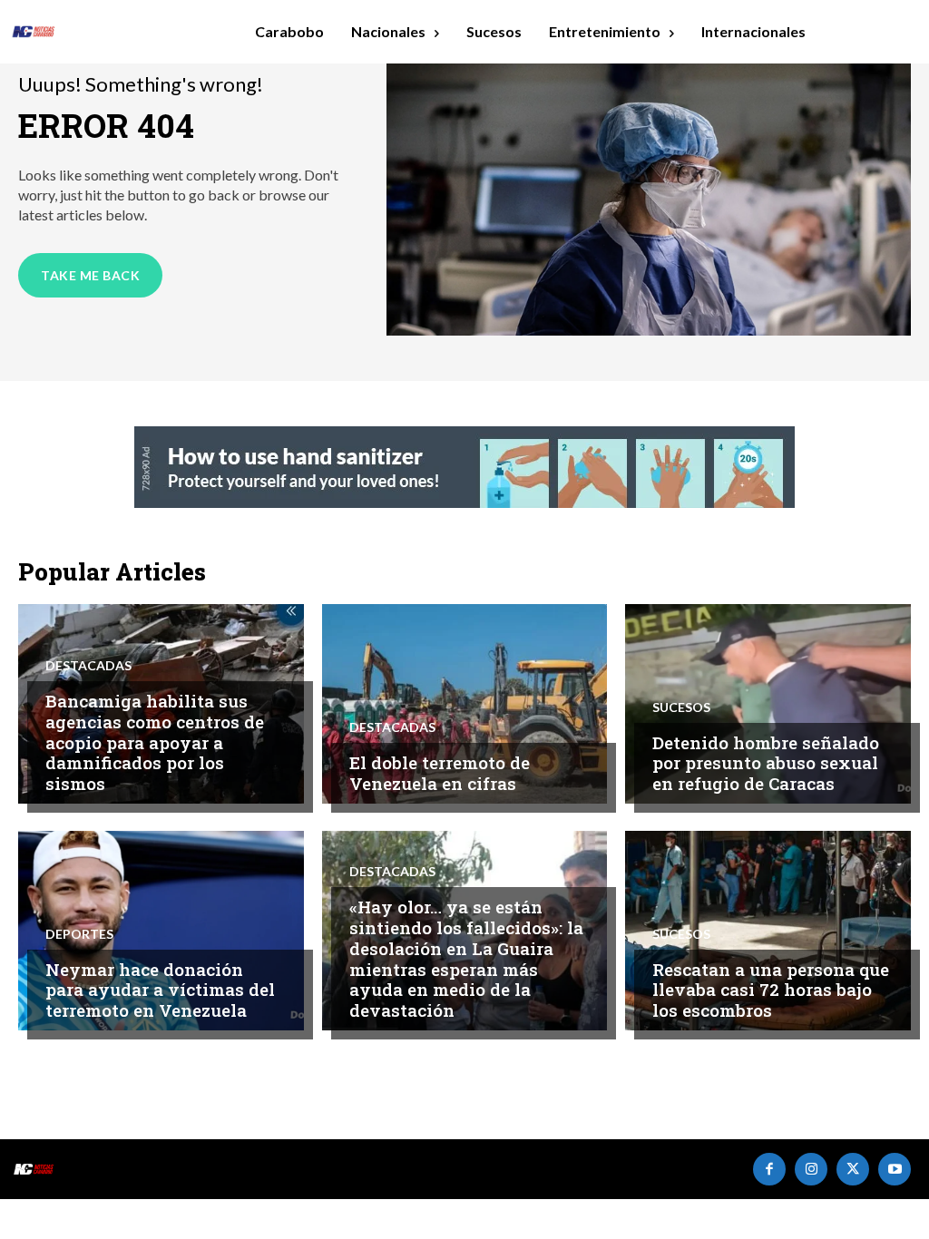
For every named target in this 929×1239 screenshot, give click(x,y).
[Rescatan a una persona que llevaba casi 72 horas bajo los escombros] (768, 930)
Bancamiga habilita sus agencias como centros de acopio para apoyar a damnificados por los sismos (154, 742)
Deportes (79, 934)
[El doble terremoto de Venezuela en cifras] (465, 704)
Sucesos (681, 707)
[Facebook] (769, 1169)
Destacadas (88, 665)
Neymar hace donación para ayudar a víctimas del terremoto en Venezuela (160, 990)
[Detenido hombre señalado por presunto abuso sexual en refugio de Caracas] (768, 704)
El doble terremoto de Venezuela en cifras (439, 773)
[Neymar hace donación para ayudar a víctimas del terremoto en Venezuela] (161, 930)
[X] (852, 1169)
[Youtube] (894, 1169)
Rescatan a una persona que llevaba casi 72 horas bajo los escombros (770, 990)
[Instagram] (811, 1169)
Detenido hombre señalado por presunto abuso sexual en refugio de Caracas (765, 763)
